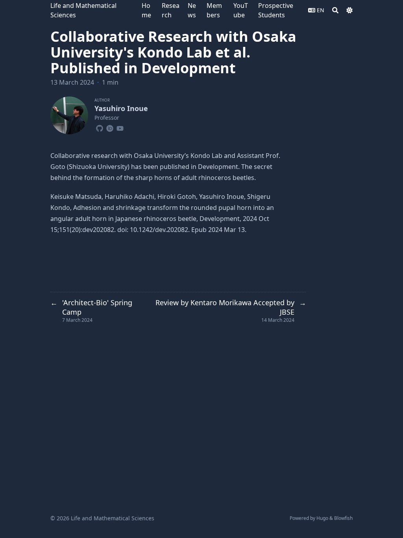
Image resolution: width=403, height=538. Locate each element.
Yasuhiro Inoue (121, 108)
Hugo (322, 518)
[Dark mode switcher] (349, 10)
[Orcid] (110, 127)
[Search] (335, 10)
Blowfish (343, 518)
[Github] (99, 127)
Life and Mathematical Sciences (83, 10)
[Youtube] (120, 127)
